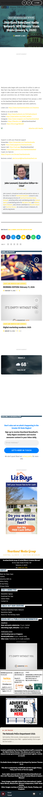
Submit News (5, 599)
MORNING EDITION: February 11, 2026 (19, 287)
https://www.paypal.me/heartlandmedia (19, 145)
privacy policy (27, 456)
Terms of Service (23, 770)
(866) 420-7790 (22, 567)
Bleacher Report (34, 205)
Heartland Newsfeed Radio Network (21, 18)
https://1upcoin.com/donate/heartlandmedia (15, 154)
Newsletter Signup (7, 594)
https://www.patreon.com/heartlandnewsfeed (21, 149)
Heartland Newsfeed (22, 196)
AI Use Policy (4, 584)
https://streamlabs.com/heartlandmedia (22, 142)
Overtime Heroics (11, 207)
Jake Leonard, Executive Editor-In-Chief (21, 184)
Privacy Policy (4, 586)
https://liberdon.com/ (15, 121)
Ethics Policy (4, 581)
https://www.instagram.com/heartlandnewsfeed (23, 119)
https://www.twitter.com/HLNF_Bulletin (19, 116)
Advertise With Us (5, 579)
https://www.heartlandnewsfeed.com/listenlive (24, 108)
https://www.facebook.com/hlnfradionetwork (22, 114)
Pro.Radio (3, 762)
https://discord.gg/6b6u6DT (15, 124)
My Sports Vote (26, 202)
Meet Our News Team (6, 574)
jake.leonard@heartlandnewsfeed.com (24, 158)
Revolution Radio (6, 612)
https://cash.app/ (15, 147)
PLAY (36, 3)
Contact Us (4, 601)
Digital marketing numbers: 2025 (17, 327)
